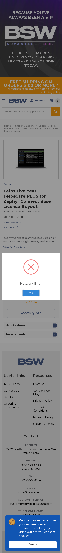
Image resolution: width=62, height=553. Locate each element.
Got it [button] (33, 544)
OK (31, 293)
